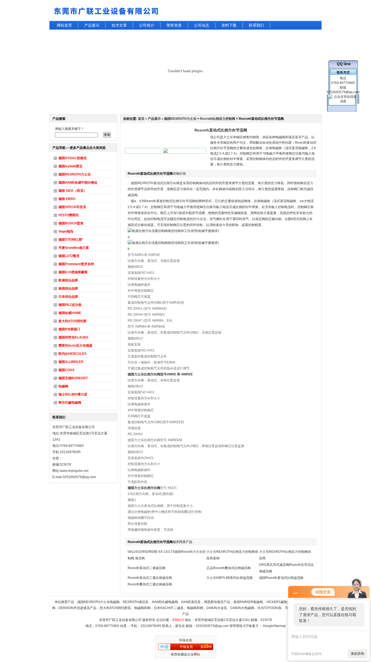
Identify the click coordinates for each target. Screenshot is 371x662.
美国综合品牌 (68, 288)
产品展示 (91, 25)
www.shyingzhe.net (74, 471)
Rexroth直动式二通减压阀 (146, 568)
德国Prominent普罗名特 (76, 264)
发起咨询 (357, 653)
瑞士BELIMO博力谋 (72, 394)
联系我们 (256, 25)
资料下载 (229, 25)
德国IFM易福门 (69, 329)
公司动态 (201, 25)
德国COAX (66, 370)
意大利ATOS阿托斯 (72, 321)
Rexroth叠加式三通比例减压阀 (150, 584)
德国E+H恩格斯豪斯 (73, 272)
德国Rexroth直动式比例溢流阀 (281, 578)
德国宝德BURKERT (73, 378)
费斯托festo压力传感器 (75, 345)
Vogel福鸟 (65, 231)
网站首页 (64, 25)
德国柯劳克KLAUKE (73, 337)
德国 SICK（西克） (72, 191)
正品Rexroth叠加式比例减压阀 (228, 568)
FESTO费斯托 (68, 215)
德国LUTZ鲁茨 (69, 256)
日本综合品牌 (68, 297)
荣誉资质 (174, 25)
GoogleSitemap (274, 626)
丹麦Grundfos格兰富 (73, 248)
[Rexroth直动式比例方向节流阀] (166, 152)
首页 (141, 119)
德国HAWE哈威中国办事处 (78, 182)
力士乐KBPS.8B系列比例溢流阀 (229, 578)
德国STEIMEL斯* (70, 239)
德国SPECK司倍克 (72, 207)
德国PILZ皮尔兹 (69, 305)
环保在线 (185, 640)
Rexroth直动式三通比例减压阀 (150, 578)
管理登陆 (236, 626)
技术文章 (119, 25)
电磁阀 (63, 386)
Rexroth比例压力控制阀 (217, 119)
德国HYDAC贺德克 (72, 158)
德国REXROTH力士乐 (74, 174)
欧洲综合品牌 (68, 280)
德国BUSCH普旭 (70, 223)
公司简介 (146, 25)
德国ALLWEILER (70, 362)
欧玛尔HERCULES (72, 354)
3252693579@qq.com (212, 626)
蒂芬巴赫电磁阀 (69, 402)
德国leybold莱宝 (70, 166)
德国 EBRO (66, 199)
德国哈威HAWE (69, 313)
